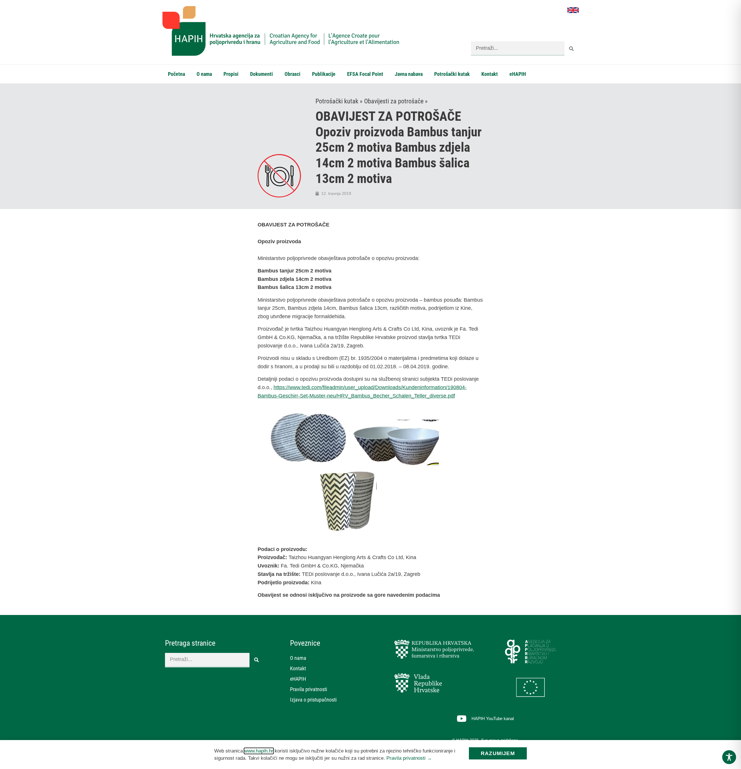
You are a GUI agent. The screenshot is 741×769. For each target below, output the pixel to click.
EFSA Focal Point (365, 74)
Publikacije (323, 74)
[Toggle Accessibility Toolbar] (729, 757)
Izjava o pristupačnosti (313, 700)
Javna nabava (409, 74)
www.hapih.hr (258, 751)
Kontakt (489, 74)
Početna (176, 74)
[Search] (571, 48)
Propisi (231, 74)
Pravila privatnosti (308, 689)
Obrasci (292, 74)
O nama (204, 74)
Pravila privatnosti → (409, 758)
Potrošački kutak (452, 74)
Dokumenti (261, 74)
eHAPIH (517, 74)
